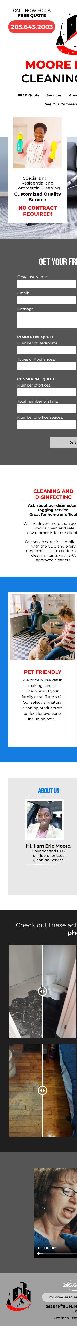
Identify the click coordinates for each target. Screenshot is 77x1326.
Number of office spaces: (40, 417)
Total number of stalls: (37, 401)
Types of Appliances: (36, 359)
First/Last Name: (32, 277)
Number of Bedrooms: (38, 343)
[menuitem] (30, 95)
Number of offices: (34, 385)
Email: (23, 293)
